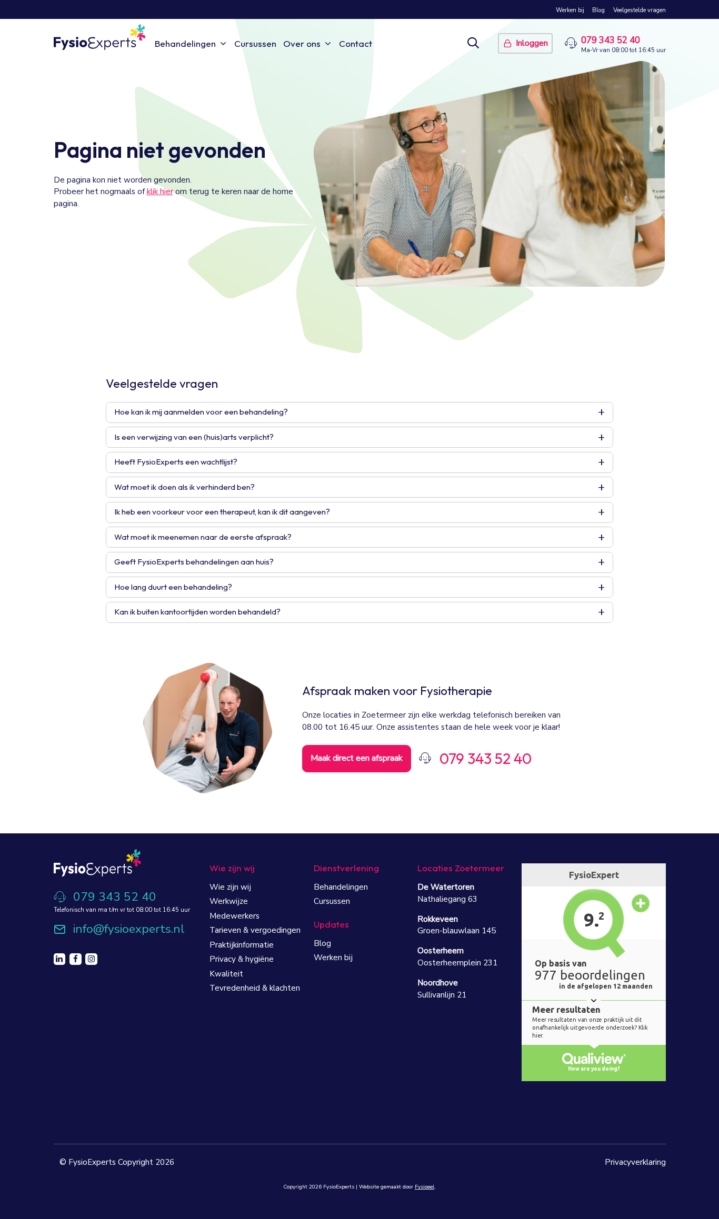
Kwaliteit (226, 974)
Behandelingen (185, 43)
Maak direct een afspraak (357, 758)
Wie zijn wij (230, 887)
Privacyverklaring (635, 1162)
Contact (355, 43)
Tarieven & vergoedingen (255, 930)
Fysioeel (424, 1187)
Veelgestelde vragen (639, 10)
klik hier (160, 191)
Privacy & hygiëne (241, 959)
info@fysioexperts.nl (129, 929)
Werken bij (570, 10)
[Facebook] (75, 959)
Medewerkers (234, 916)
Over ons (302, 43)
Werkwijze (228, 901)
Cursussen (255, 43)
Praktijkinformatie (241, 945)
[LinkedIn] (60, 959)
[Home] (100, 37)
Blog (598, 10)
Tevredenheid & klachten (254, 988)
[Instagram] (91, 959)
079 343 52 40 (610, 40)
